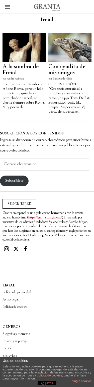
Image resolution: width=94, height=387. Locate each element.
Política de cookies (15, 306)
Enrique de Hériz (62, 79)
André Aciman (15, 79)
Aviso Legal (11, 299)
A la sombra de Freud (21, 69)
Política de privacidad (17, 292)
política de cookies (49, 375)
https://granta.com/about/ (45, 217)
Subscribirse (14, 180)
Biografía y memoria (16, 334)
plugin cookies (81, 381)
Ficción (7, 348)
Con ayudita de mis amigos (66, 69)
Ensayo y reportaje (15, 341)
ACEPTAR (47, 383)
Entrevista (10, 355)
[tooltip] (7, 249)
